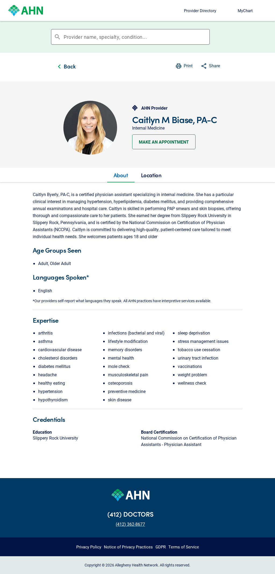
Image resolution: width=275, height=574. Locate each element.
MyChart (245, 10)
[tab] (121, 175)
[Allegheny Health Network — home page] (25, 10)
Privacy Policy (88, 546)
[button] (210, 66)
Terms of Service (183, 546)
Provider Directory (200, 10)
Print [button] (188, 65)
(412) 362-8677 (130, 524)
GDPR (160, 546)
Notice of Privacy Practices (128, 546)
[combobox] (136, 36)
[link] (65, 67)
